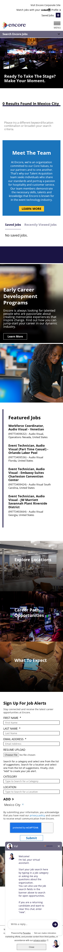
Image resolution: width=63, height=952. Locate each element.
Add (7, 799)
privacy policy (38, 815)
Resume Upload (14, 749)
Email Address (14, 739)
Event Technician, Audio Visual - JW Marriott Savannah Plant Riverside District (27, 501)
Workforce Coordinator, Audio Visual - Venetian (26, 427)
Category (10, 776)
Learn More (31, 209)
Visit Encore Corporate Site (45, 5)
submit (31, 838)
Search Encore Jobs (15, 34)
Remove (22, 805)
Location (9, 787)
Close (31, 946)
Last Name (11, 728)
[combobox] (31, 781)
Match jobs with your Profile (37, 9)
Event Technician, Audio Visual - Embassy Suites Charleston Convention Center (26, 474)
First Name (12, 718)
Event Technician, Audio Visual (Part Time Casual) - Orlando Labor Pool (28, 449)
